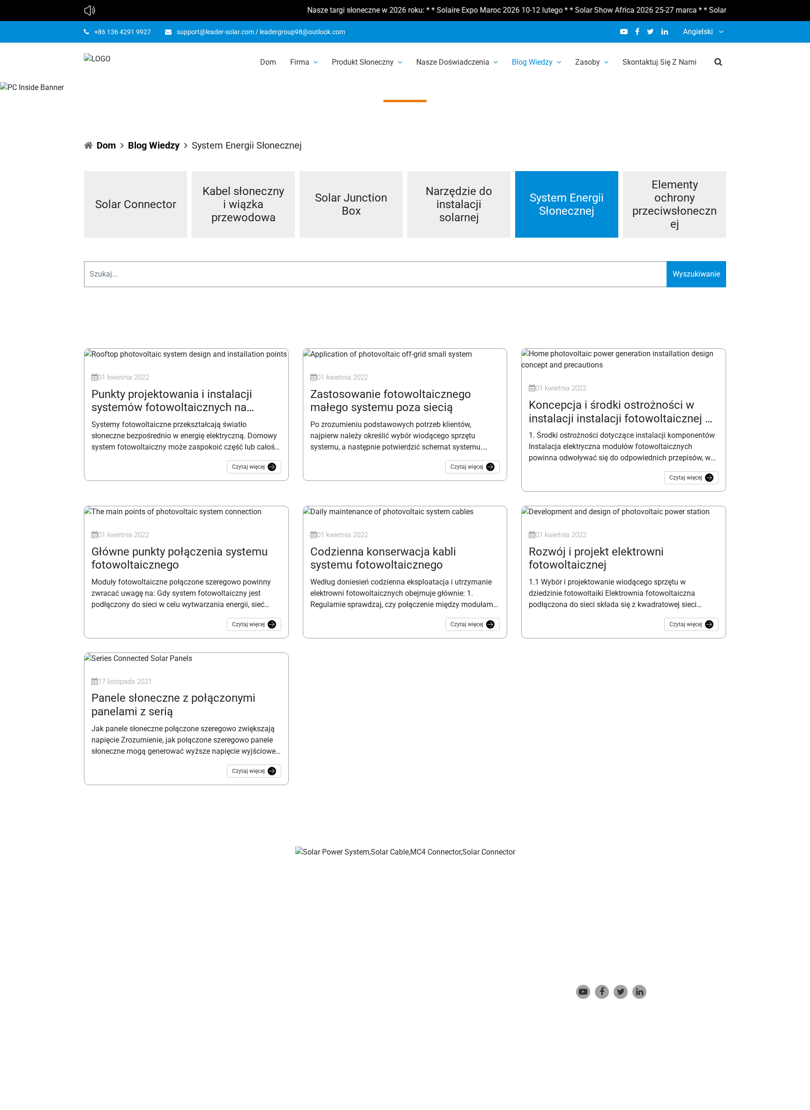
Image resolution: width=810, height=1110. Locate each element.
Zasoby (587, 62)
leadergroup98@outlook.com (302, 32)
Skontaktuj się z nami (659, 62)
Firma (299, 62)
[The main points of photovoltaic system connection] (173, 511)
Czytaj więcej (248, 467)
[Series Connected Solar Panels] (138, 657)
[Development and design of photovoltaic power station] (615, 511)
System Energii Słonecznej (567, 204)
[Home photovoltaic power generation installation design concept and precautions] (623, 359)
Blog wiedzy (532, 62)
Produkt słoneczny (363, 62)
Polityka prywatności (337, 1059)
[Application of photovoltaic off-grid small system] (387, 353)
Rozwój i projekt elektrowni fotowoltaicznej (596, 558)
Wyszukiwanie (696, 274)
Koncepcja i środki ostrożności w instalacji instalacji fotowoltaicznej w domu (621, 418)
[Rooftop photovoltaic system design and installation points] (185, 353)
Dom (268, 62)
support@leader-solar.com (215, 32)
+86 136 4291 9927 (122, 32)
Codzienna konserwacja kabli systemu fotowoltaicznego (383, 558)
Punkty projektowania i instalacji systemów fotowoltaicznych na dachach (171, 408)
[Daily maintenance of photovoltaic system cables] (388, 511)
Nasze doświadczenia (452, 62)
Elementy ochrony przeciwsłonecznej (674, 204)
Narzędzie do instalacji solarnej (459, 204)
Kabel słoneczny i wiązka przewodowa (243, 204)
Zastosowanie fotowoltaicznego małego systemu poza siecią (390, 401)
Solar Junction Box (351, 204)
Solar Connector (135, 204)
